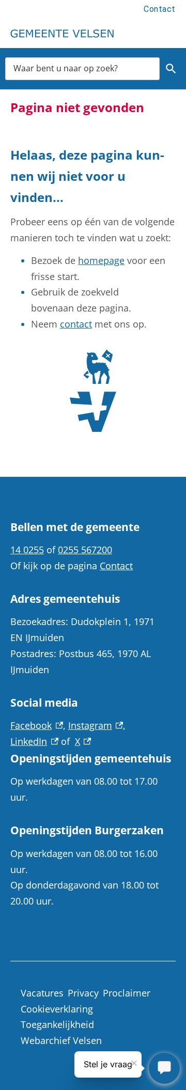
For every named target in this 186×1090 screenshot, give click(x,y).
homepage (101, 260)
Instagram (95, 725)
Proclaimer (126, 993)
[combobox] (82, 68)
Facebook (36, 725)
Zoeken (171, 68)
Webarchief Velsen (61, 1040)
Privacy (83, 993)
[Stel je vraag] (164, 1068)
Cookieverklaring (57, 1009)
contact (76, 324)
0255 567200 (85, 549)
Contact (160, 9)
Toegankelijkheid (57, 1024)
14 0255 (27, 549)
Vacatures (42, 993)
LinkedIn (34, 741)
